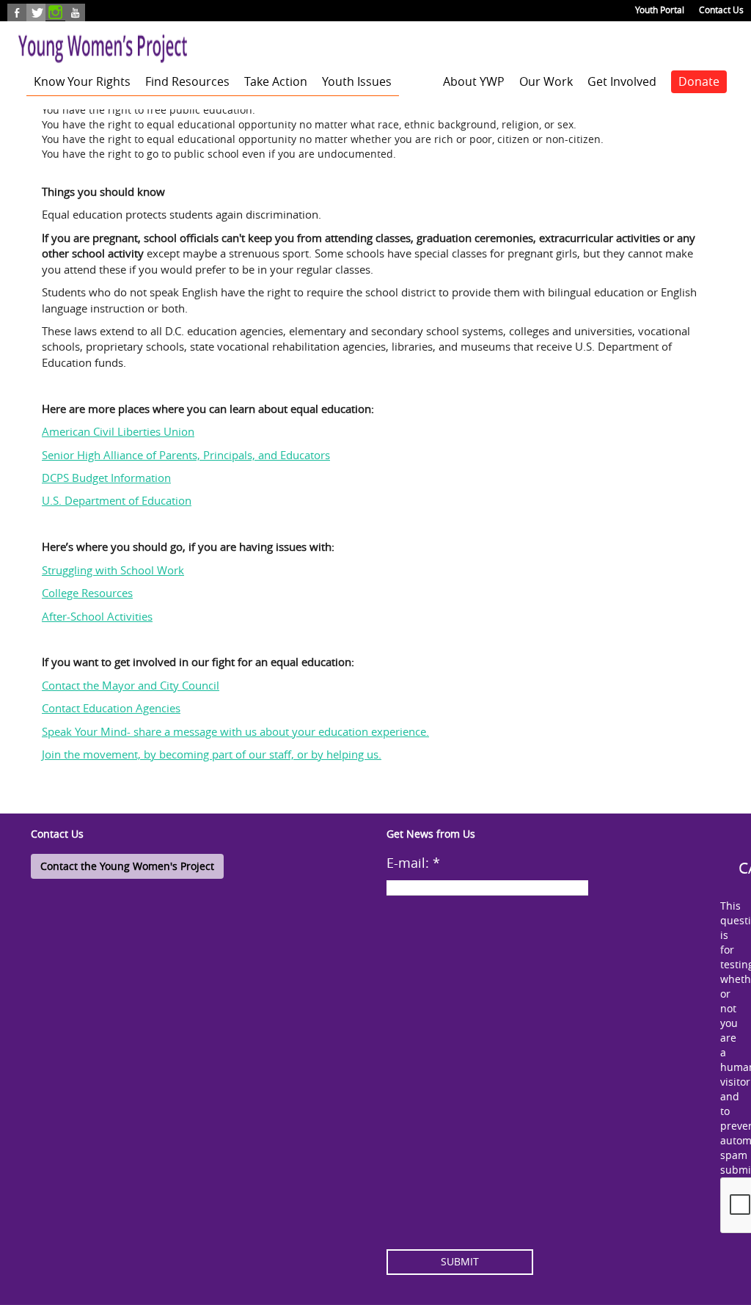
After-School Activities (97, 616)
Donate (698, 81)
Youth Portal (659, 9)
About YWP (474, 81)
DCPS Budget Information (106, 477)
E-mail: (413, 862)
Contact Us (721, 9)
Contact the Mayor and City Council (130, 685)
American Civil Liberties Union (118, 431)
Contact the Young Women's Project (127, 866)
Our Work (546, 81)
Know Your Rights (82, 81)
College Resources (87, 592)
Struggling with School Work (113, 570)
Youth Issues (357, 81)
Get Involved (621, 81)
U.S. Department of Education (116, 500)
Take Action (275, 81)
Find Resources (187, 81)
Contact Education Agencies (111, 708)
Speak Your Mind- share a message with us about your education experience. (235, 731)
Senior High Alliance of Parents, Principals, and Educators (186, 454)
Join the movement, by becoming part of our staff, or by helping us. (211, 754)
